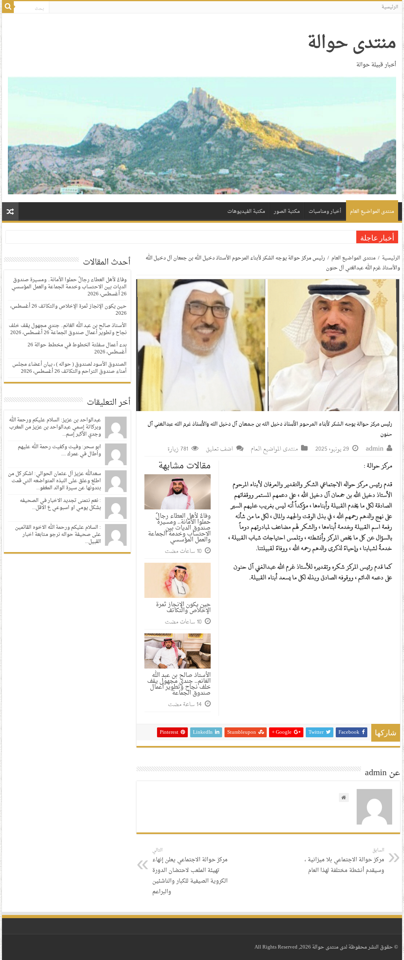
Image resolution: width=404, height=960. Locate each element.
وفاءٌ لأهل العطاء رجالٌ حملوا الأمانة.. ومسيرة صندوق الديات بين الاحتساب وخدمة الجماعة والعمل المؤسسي (179, 528)
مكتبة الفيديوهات (246, 211)
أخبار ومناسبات (325, 211)
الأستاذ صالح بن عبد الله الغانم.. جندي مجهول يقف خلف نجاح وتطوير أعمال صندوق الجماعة (179, 684)
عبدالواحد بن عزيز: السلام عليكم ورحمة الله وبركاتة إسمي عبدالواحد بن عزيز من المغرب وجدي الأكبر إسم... (55, 427)
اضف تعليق (219, 449)
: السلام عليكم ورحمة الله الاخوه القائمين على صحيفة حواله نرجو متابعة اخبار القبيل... (58, 534)
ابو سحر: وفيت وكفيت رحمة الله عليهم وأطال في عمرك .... (59, 450)
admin (374, 449)
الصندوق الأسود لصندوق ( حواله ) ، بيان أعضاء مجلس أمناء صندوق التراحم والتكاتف (69, 367)
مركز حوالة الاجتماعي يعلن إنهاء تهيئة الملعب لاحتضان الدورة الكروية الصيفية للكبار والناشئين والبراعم (190, 871)
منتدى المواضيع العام (372, 211)
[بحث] (8, 7)
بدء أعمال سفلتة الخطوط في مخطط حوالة (80, 345)
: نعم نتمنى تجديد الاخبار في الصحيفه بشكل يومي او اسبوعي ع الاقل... (60, 504)
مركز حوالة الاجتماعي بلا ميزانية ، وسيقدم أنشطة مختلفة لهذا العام (344, 861)
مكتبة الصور (287, 211)
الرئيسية (390, 7)
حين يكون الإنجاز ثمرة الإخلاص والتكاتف (183, 607)
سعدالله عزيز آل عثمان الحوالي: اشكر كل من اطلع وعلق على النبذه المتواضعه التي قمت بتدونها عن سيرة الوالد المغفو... (54, 481)
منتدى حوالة (351, 43)
